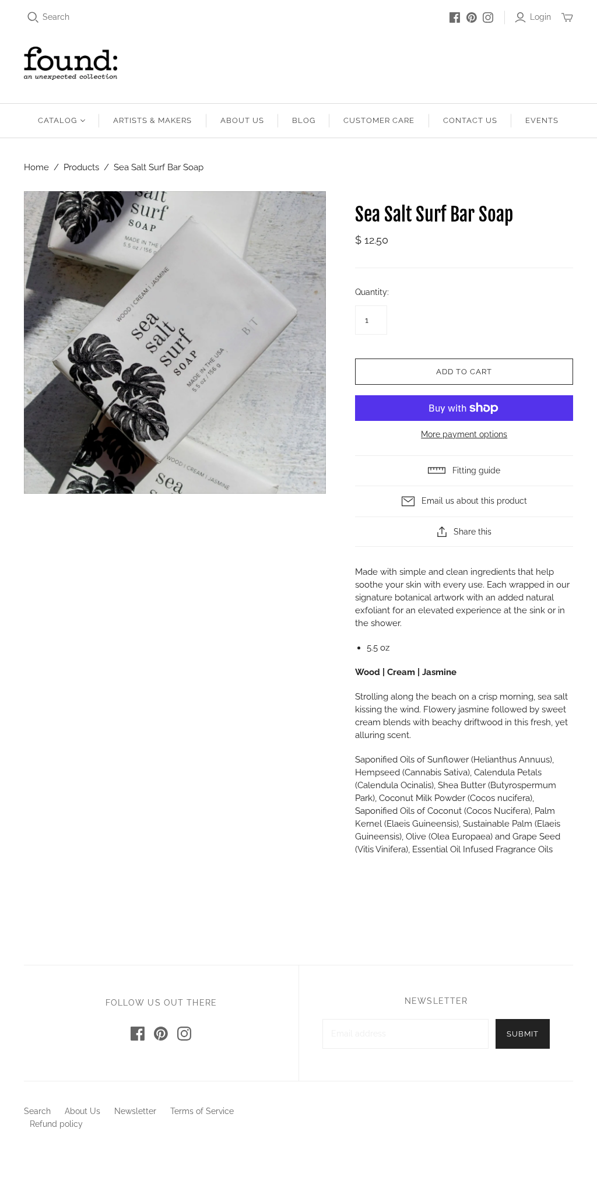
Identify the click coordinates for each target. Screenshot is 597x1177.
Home (36, 167)
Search (56, 17)
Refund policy (56, 1124)
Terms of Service (202, 1111)
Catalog (57, 120)
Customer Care (379, 120)
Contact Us (470, 120)
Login (540, 17)
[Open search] (33, 17)
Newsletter (135, 1111)
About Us (242, 120)
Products (81, 167)
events (542, 120)
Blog (303, 120)
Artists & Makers (152, 120)
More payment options (464, 434)
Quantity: (372, 292)
